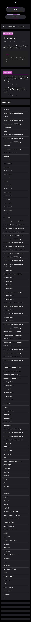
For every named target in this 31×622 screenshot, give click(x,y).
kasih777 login (8, 450)
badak (5, 131)
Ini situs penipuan (8, 266)
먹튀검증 (6, 508)
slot (5, 583)
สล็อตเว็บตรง (7, 403)
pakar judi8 (7, 537)
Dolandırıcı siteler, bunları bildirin (13, 274)
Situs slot (6, 472)
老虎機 (6, 533)
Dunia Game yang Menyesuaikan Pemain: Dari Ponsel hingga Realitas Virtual (15, 90)
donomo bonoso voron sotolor (12, 518)
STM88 (6, 116)
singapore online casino (10, 529)
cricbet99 (6, 109)
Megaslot (6, 500)
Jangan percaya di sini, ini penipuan (13, 113)
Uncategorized (8, 33)
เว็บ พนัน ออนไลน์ (9, 522)
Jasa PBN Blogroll (9, 576)
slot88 (5, 572)
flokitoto (6, 363)
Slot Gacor (6, 544)
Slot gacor (6, 475)
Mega (5, 479)
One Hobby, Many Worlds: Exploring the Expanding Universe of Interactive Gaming (16, 79)
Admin (5, 42)
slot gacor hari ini (8, 587)
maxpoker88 (7, 558)
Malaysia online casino (10, 540)
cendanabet (7, 562)
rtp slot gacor (7, 443)
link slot (6, 504)
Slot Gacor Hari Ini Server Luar (12, 555)
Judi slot (6, 497)
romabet (6, 181)
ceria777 (6, 457)
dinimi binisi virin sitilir (10, 152)
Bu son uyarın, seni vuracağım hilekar (14, 221)
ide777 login (7, 447)
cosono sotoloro (8, 160)
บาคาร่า (6, 407)
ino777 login (7, 454)
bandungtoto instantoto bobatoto (12, 367)
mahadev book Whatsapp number (13, 461)
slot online (6, 594)
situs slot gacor (8, 590)
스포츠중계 (7, 547)
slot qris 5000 (7, 127)
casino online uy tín (9, 526)
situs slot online (8, 580)
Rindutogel (7, 468)
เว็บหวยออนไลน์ (8, 400)
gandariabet (7, 145)
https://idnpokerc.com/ (10, 569)
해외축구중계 (7, 465)
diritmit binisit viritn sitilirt (11, 511)
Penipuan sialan (8, 414)
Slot (5, 483)
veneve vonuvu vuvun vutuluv (12, 515)
